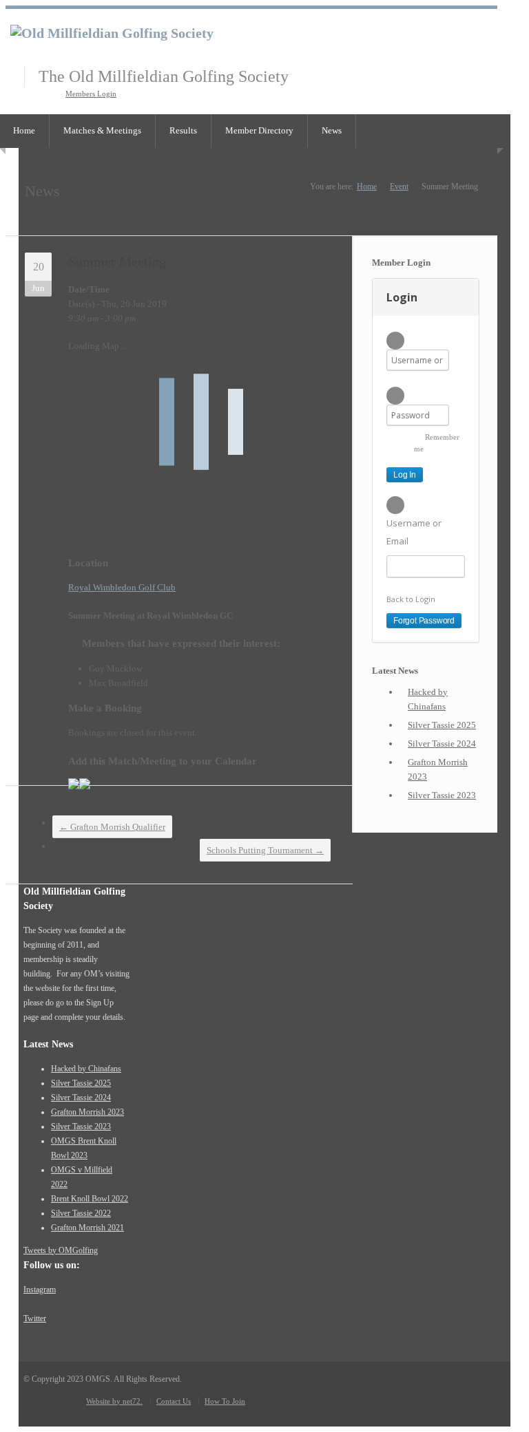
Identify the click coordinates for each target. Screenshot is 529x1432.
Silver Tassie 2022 (81, 1213)
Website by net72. (114, 1401)
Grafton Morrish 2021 (87, 1227)
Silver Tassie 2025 (442, 725)
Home (367, 186)
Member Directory (259, 130)
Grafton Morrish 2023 (438, 769)
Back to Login (410, 599)
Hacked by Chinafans (428, 699)
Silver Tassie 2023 (442, 795)
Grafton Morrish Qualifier (112, 827)
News (332, 130)
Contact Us (173, 1401)
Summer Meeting (117, 261)
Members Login (90, 93)
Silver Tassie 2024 (442, 743)
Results (183, 130)
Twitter (34, 1318)
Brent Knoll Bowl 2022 (89, 1199)
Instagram (39, 1289)
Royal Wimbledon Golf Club (122, 587)
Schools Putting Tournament (265, 850)
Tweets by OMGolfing (60, 1250)
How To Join (225, 1401)
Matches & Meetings (102, 130)
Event (399, 186)
